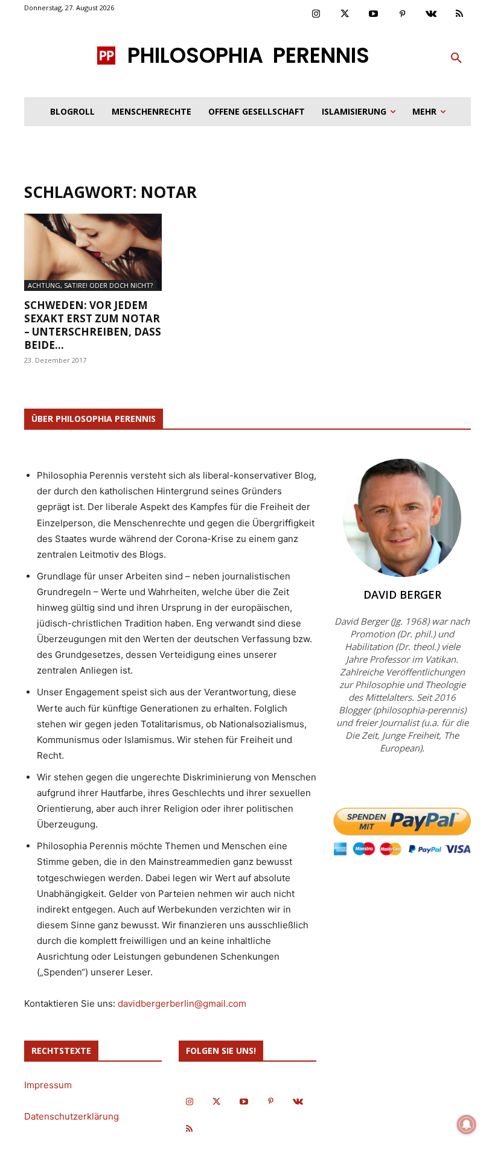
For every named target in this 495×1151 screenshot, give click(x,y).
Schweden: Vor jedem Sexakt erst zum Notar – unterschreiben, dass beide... (92, 325)
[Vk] (431, 14)
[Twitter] (345, 14)
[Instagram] (316, 14)
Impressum (48, 1085)
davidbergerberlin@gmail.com (182, 1003)
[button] (456, 58)
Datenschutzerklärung (71, 1116)
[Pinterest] (402, 14)
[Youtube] (373, 14)
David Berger (402, 594)
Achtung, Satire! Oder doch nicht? (90, 285)
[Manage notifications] (466, 1124)
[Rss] (460, 14)
